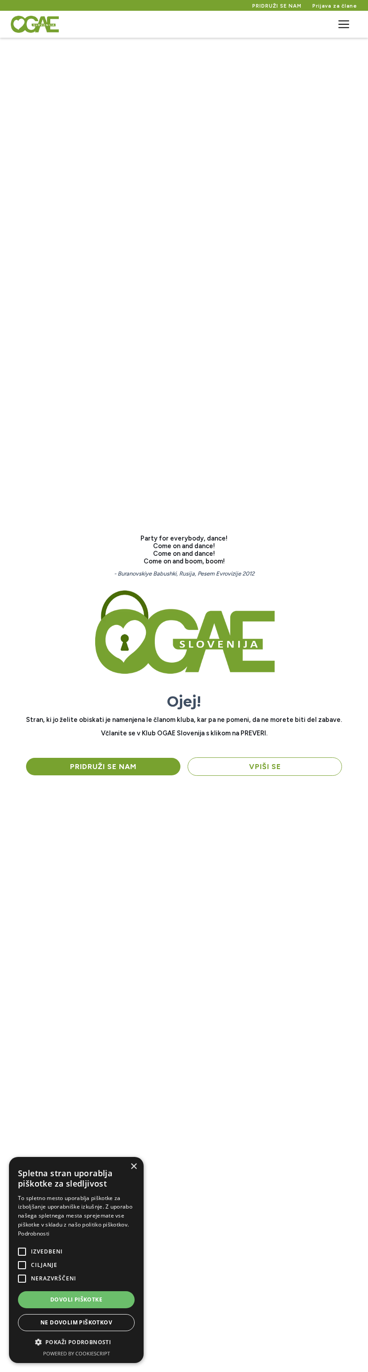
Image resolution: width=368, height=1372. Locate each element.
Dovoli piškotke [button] (76, 1299)
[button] (343, 24)
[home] (35, 24)
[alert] (76, 1260)
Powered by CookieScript (76, 1353)
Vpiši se (265, 766)
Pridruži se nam (103, 766)
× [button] (133, 1166)
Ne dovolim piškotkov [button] (76, 1322)
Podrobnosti (33, 1233)
